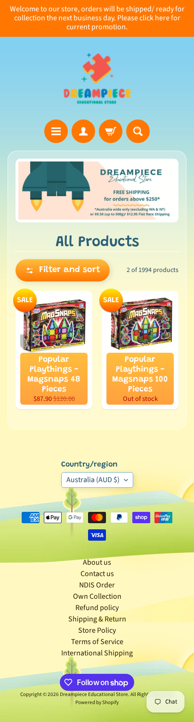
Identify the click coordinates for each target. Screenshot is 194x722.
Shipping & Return (97, 619)
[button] (63, 270)
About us (97, 562)
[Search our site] (138, 131)
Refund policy (97, 608)
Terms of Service (97, 642)
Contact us (97, 574)
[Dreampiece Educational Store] (97, 78)
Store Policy (97, 630)
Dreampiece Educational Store (94, 694)
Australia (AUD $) (93, 480)
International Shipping (97, 653)
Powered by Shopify (97, 702)
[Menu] (56, 131)
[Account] (83, 131)
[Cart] (110, 131)
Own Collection (97, 596)
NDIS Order (97, 585)
